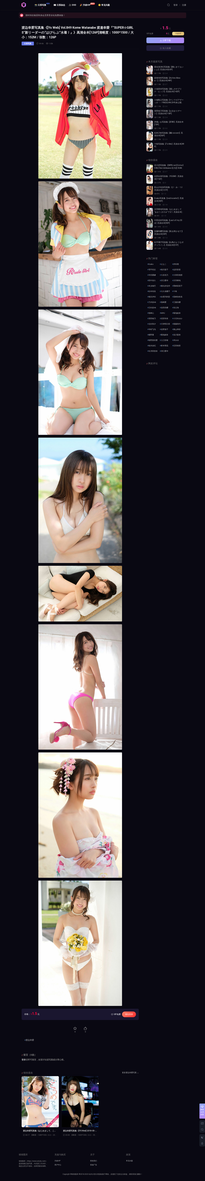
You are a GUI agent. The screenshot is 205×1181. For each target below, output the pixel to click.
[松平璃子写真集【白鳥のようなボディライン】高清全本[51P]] (149, 245)
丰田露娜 (152, 275)
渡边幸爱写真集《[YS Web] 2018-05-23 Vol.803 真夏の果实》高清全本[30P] (79, 1131)
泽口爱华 (164, 351)
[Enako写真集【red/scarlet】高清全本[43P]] (149, 201)
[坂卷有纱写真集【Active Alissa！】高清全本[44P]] (149, 81)
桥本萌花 (164, 346)
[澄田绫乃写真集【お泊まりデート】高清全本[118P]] (149, 114)
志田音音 (177, 270)
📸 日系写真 (42, 4)
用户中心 (58, 1165)
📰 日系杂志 (59, 5)
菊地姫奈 (177, 313)
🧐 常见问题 (104, 5)
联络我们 (93, 1161)
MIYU (163, 313)
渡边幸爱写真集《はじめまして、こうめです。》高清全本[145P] (39, 1131)
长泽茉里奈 (153, 351)
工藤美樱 (177, 302)
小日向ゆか (177, 318)
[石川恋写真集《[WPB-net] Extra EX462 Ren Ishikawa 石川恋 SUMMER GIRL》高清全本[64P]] (149, 168)
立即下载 (166, 40)
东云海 (176, 308)
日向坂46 (152, 308)
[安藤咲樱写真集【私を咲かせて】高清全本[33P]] (149, 234)
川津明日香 (165, 324)
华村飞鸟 (152, 329)
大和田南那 (177, 275)
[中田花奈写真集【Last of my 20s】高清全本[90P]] (149, 223)
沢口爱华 (164, 280)
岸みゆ (176, 340)
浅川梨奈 (177, 335)
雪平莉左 (152, 270)
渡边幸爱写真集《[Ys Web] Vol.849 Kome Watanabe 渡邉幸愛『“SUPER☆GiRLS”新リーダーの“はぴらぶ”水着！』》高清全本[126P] (78, 32)
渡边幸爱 (30, 1040)
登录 (24, 1059)
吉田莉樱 (164, 308)
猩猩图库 (24, 5)
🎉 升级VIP (87, 4)
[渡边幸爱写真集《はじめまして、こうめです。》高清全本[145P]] (40, 1101)
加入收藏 (166, 48)
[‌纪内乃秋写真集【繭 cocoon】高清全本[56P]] (149, 136)
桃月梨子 (164, 270)
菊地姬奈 (164, 335)
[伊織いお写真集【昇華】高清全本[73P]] (149, 125)
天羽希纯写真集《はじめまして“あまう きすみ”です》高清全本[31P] (168, 212)
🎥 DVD (72, 5)
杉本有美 (152, 291)
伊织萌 (176, 264)
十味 (175, 291)
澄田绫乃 (152, 318)
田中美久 (152, 280)
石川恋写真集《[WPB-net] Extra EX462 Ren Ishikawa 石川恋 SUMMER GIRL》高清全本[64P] (169, 168)
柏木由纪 (152, 346)
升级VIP (178, 34)
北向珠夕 (152, 324)
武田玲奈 (164, 318)
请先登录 (129, 1014)
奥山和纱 (177, 329)
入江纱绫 (164, 340)
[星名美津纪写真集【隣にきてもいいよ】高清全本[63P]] (149, 70)
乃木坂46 (152, 302)
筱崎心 (151, 313)
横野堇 (151, 335)
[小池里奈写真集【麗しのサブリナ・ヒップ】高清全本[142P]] (149, 92)
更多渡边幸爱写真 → (130, 1072)
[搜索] (168, 5)
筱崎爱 (163, 302)
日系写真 (27, 43)
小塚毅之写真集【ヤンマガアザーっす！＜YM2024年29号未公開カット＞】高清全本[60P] (169, 102)
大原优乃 (164, 275)
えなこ (163, 264)
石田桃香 (177, 346)
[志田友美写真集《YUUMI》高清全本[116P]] (149, 179)
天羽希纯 (177, 280)
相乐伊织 (152, 297)
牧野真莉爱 (153, 340)
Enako (151, 264)
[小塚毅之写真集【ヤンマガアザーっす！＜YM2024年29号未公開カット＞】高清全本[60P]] (149, 103)
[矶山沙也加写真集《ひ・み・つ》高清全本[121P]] (149, 190)
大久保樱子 (165, 291)
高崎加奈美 (177, 297)
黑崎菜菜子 (177, 286)
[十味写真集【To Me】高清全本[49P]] (149, 147)
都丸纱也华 (165, 286)
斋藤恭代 (177, 324)
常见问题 (129, 1161)
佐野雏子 (164, 329)
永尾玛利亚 (165, 297)
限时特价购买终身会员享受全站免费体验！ (45, 15)
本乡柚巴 (152, 286)
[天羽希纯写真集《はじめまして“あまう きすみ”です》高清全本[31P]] (149, 212)
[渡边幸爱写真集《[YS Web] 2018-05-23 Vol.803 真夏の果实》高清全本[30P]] (80, 1101)
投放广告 (93, 1165)
